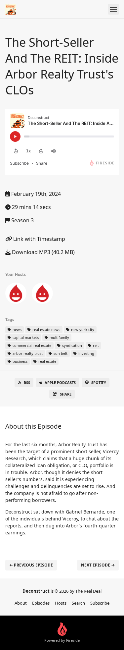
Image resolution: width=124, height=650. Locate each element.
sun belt (60, 353)
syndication (71, 345)
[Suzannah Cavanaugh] (15, 294)
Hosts (60, 603)
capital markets (25, 337)
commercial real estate (31, 345)
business (19, 361)
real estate (46, 361)
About (21, 603)
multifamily (59, 337)
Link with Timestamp (38, 239)
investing (85, 353)
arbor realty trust (27, 353)
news (16, 329)
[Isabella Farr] (42, 294)
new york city (82, 329)
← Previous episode (31, 565)
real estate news (45, 329)
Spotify (98, 382)
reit (95, 345)
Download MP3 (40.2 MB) (43, 252)
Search (78, 603)
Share (65, 394)
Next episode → (98, 565)
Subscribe (99, 603)
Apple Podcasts (60, 382)
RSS (27, 382)
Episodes (41, 603)
